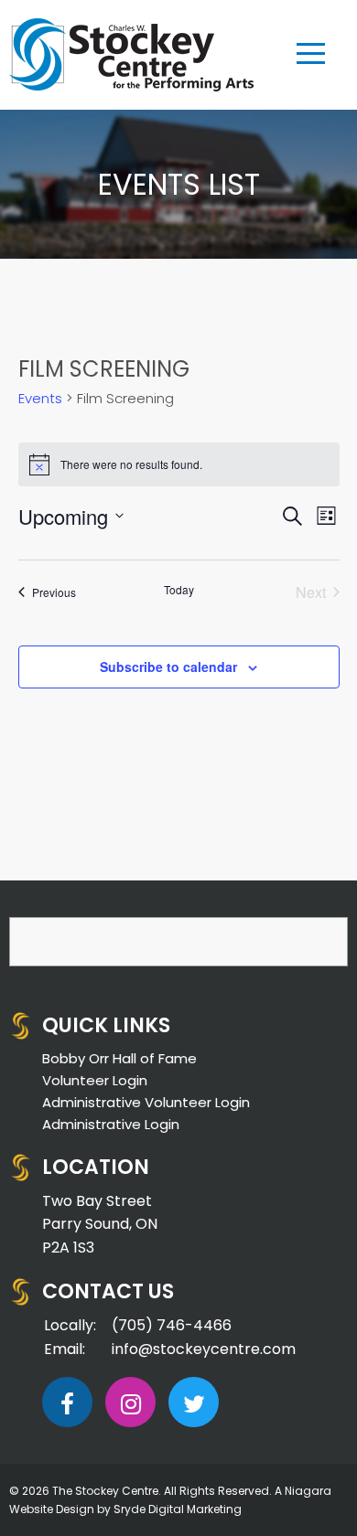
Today (179, 589)
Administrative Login (110, 1124)
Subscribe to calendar (168, 666)
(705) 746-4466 (172, 1325)
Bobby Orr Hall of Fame (119, 1058)
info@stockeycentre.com (204, 1349)
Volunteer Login (94, 1080)
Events (40, 398)
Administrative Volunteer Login (146, 1102)
